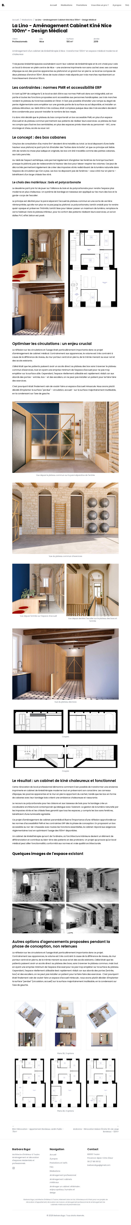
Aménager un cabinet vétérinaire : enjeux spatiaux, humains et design (65, 1189)
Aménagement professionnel (63, 1175)
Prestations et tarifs (58, 1163)
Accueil (53, 5)
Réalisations (66, 5)
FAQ (127, 5)
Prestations (81, 5)
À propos (117, 5)
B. (3, 5)
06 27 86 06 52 (94, 1161)
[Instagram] (13, 1168)
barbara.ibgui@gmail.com (98, 1165)
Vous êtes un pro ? (100, 5)
